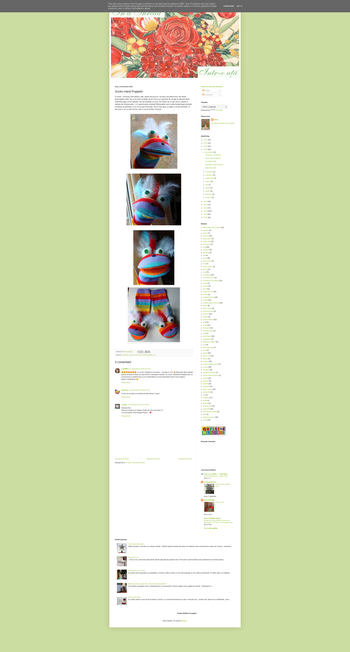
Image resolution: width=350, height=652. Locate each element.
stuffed (205, 384)
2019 (205, 146)
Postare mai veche (185, 459)
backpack (206, 244)
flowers (205, 314)
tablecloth (206, 392)
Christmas (125, 355)
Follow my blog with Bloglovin (212, 86)
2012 (205, 217)
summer (206, 386)
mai (206, 185)
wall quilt (206, 409)
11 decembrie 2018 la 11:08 (140, 369)
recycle (134, 355)
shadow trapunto (209, 372)
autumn (206, 236)
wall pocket (207, 406)
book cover (207, 261)
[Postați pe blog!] (141, 351)
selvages (206, 370)
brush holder (207, 267)
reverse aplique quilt (210, 364)
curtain (205, 286)
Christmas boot (208, 278)
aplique (206, 230)
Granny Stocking (134, 597)
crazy (205, 283)
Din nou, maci (219, 502)
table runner (207, 389)
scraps (205, 367)
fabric (205, 306)
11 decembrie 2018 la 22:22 (139, 390)
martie (207, 191)
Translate (219, 110)
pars (204, 350)
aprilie (207, 188)
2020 (205, 143)
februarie (208, 194)
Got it (240, 6)
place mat (206, 356)
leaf (204, 333)
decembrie (209, 152)
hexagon (206, 328)
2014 (205, 211)
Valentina (125, 390)
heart (205, 325)
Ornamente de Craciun (136, 571)
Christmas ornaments (211, 281)
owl (204, 345)
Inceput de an (133, 557)
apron (205, 233)
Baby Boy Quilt (210, 168)
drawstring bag (208, 297)
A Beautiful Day (210, 482)
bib (204, 255)
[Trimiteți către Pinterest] (149, 351)
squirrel (206, 381)
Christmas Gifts (210, 161)
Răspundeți (125, 382)
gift (131, 355)
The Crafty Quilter (211, 528)
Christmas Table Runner (214, 165)
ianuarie (208, 197)
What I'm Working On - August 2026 (216, 476)
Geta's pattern (208, 320)
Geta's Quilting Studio (212, 518)
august (208, 181)
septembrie (209, 178)
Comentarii (208, 95)
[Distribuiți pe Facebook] (146, 351)
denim (205, 294)
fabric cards (207, 308)
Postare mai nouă (122, 459)
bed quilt (206, 250)
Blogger (184, 621)
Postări (207, 91)
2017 (205, 201)
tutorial (205, 403)
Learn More (228, 6)
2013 (205, 214)
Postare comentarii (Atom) (135, 463)
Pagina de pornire (153, 459)
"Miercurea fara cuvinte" (212, 227)
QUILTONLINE (209, 500)
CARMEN (125, 369)
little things (207, 336)
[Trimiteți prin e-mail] (138, 351)
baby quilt (206, 241)
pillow (205, 353)
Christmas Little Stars (136, 544)
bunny (205, 269)
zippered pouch (209, 417)
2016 (205, 205)
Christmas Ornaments (213, 155)
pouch (205, 359)
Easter (205, 300)
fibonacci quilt (208, 311)
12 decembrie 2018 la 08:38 (138, 405)
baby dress (207, 239)
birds (205, 258)
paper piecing (208, 347)
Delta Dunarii (208, 292)
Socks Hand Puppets (145, 355)
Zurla (205, 420)
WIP (204, 414)
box (204, 264)
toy (154, 355)
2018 (205, 149)
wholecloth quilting (210, 412)
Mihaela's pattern (209, 342)
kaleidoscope (208, 331)
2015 (205, 208)
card (204, 272)
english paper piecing (211, 303)
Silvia (216, 120)
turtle (205, 400)
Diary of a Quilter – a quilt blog (215, 474)
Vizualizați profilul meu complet (222, 123)
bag (204, 247)
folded (205, 317)
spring (205, 378)
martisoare (207, 339)
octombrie (209, 175)
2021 (205, 140)
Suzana (124, 405)
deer (204, 289)
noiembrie (209, 172)
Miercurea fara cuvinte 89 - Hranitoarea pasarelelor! (147, 584)
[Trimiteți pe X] (143, 351)
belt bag (206, 253)
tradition (206, 398)
